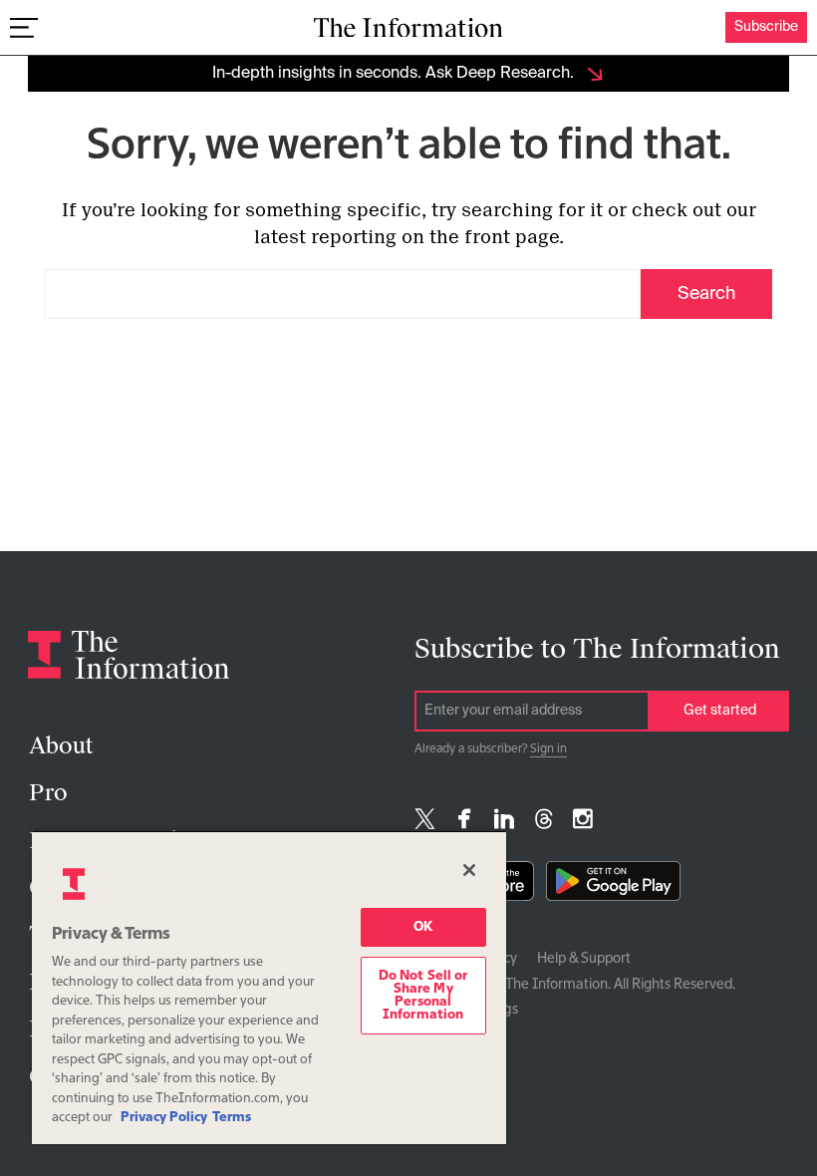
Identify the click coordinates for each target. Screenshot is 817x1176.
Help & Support (584, 959)
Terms (231, 1117)
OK (422, 927)
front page (511, 237)
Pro (48, 792)
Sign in (548, 749)
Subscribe (766, 27)
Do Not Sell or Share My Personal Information (423, 996)
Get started (719, 711)
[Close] (469, 870)
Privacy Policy (164, 1117)
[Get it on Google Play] (613, 885)
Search (706, 294)
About (61, 746)
